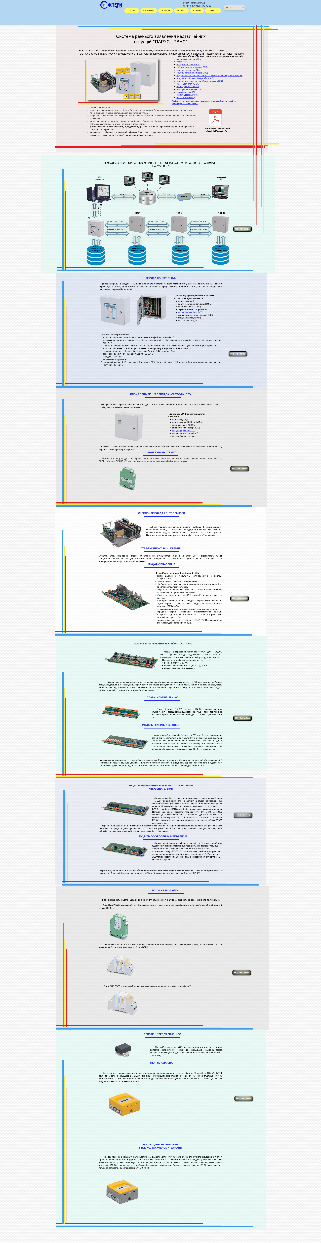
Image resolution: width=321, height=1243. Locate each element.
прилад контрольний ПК (188, 59)
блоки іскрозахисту (186, 97)
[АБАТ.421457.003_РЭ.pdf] (215, 118)
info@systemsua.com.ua (193, 2)
